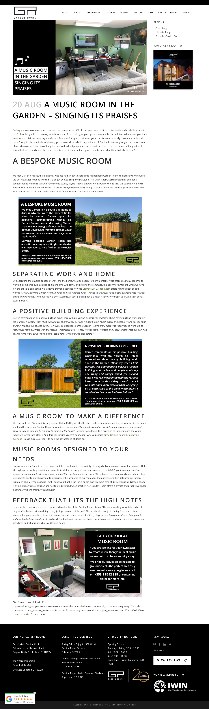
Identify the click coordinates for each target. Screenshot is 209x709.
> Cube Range (160, 28)
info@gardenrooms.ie (24, 660)
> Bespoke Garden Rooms (167, 36)
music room (19, 138)
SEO (119, 705)
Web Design (110, 705)
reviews (78, 518)
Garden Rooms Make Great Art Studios (82, 673)
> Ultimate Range (162, 32)
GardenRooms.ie (82, 705)
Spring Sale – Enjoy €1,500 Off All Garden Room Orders (79, 645)
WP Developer (130, 705)
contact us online (21, 614)
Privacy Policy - (98, 705)
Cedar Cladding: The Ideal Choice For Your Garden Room (81, 660)
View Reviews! (169, 660)
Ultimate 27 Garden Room (96, 288)
